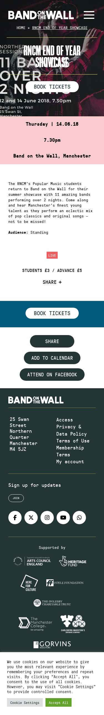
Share (50, 282)
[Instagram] (47, 517)
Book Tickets (52, 86)
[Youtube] (63, 517)
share (52, 341)
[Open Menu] (89, 15)
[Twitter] (31, 517)
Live (52, 255)
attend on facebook (52, 374)
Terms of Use (73, 440)
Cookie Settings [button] (24, 702)
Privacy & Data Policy (71, 430)
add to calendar (52, 357)
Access (64, 419)
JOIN (16, 498)
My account (70, 461)
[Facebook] (15, 517)
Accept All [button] (58, 702)
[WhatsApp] (79, 517)
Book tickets (52, 313)
